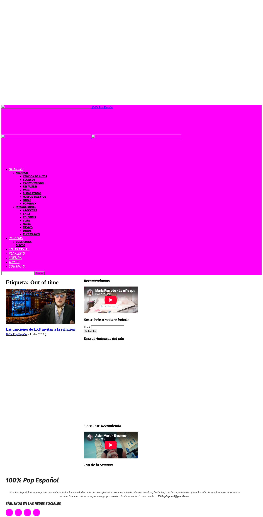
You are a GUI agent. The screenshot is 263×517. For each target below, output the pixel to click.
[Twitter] (18, 512)
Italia (27, 224)
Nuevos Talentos (34, 196)
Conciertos (24, 242)
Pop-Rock (29, 203)
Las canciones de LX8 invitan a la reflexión (40, 329)
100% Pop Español (16, 334)
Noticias (16, 169)
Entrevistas (19, 249)
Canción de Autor (35, 176)
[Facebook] (9, 512)
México (28, 227)
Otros (27, 230)
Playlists (17, 253)
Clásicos (29, 179)
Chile (26, 213)
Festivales (30, 186)
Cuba (26, 220)
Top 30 (14, 262)
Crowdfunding (33, 183)
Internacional (26, 207)
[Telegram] (36, 512)
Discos (20, 245)
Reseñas (16, 238)
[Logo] (46, 137)
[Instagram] (27, 512)
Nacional (22, 173)
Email (87, 327)
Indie (26, 190)
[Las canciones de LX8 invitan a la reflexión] (40, 322)
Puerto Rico (31, 234)
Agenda (15, 258)
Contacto (17, 266)
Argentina (30, 210)
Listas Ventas (32, 193)
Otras (27, 200)
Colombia (29, 217)
